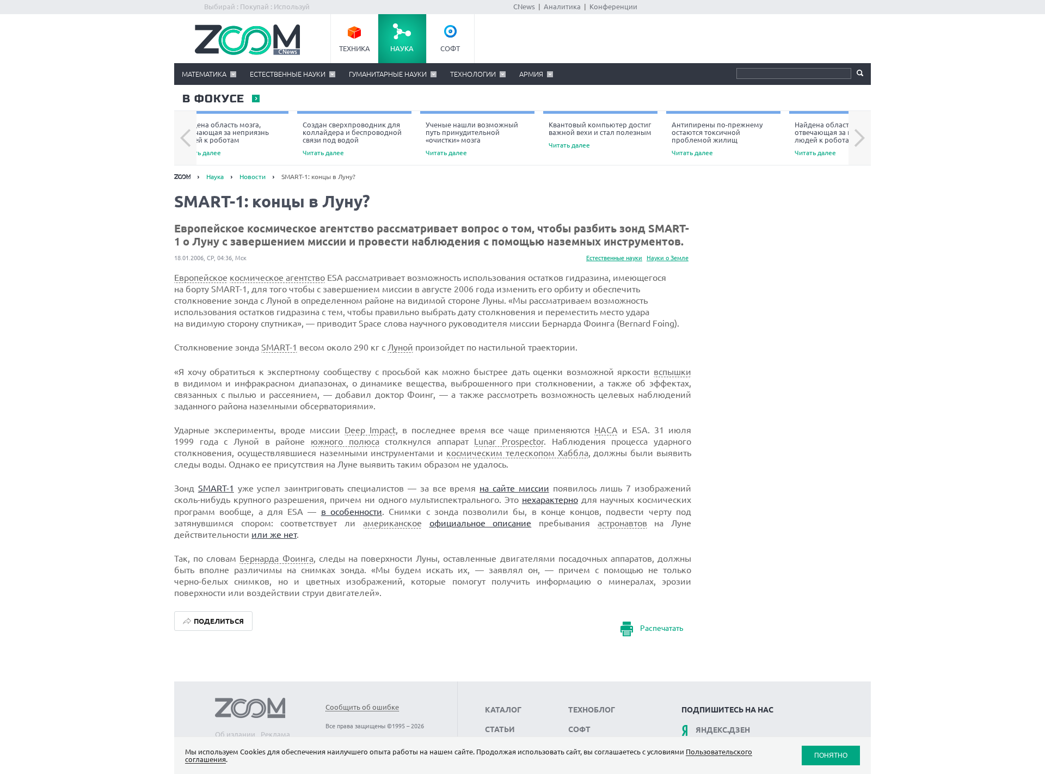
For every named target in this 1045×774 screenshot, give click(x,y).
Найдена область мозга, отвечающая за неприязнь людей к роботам (224, 138)
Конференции (613, 6)
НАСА (606, 430)
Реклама (275, 734)
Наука (402, 48)
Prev (185, 138)
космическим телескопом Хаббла (517, 453)
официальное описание (480, 523)
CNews (524, 6)
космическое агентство (277, 277)
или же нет (274, 534)
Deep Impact (370, 430)
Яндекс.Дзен (723, 730)
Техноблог (591, 709)
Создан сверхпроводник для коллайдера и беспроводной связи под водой (352, 138)
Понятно (830, 755)
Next (860, 138)
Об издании (235, 734)
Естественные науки (287, 74)
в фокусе (212, 99)
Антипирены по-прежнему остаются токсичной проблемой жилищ (717, 138)
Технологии (473, 74)
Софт (450, 48)
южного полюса (345, 441)
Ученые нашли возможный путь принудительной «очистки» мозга (472, 138)
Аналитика (562, 6)
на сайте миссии (514, 488)
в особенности (351, 512)
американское (392, 523)
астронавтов (622, 523)
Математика (204, 74)
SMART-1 (279, 347)
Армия (531, 74)
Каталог (503, 709)
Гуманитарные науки (388, 74)
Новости (252, 176)
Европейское (201, 277)
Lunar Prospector (509, 441)
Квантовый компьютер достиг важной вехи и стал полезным (600, 135)
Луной (400, 347)
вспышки (672, 372)
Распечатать (661, 628)
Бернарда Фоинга (276, 558)
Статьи (500, 729)
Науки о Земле (668, 258)
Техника (354, 48)
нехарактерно (550, 500)
